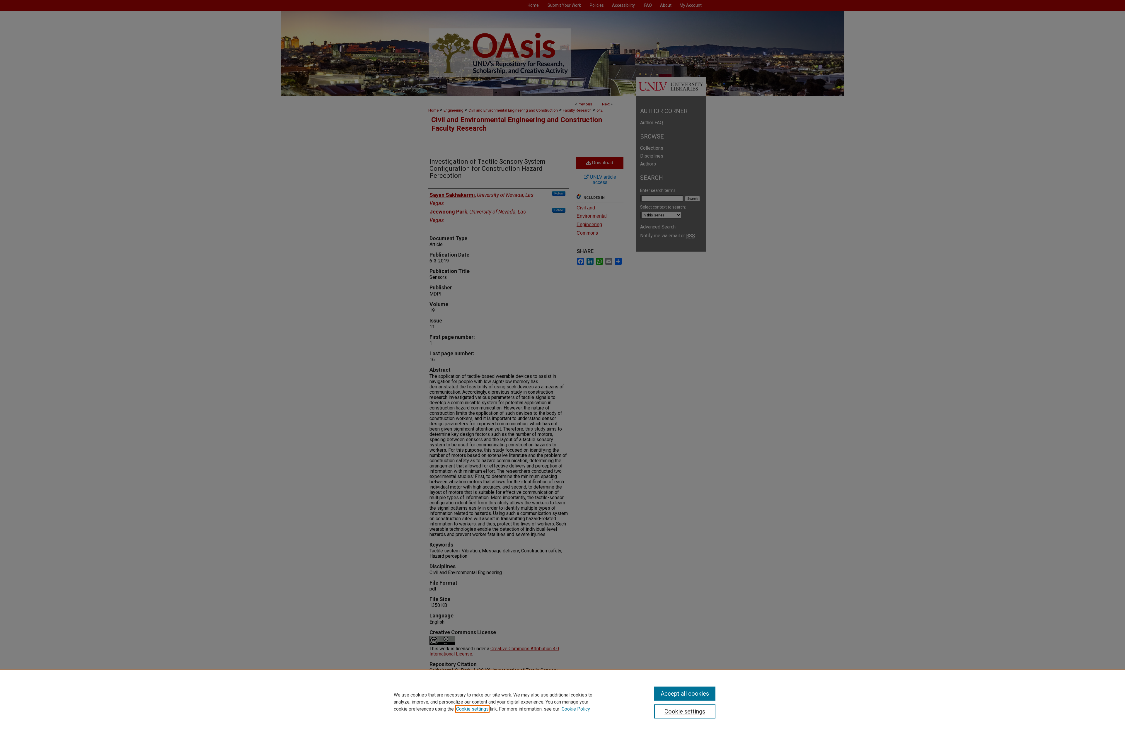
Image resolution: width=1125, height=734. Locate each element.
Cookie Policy (576, 709)
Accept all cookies (685, 693)
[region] (562, 702)
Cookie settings (472, 709)
